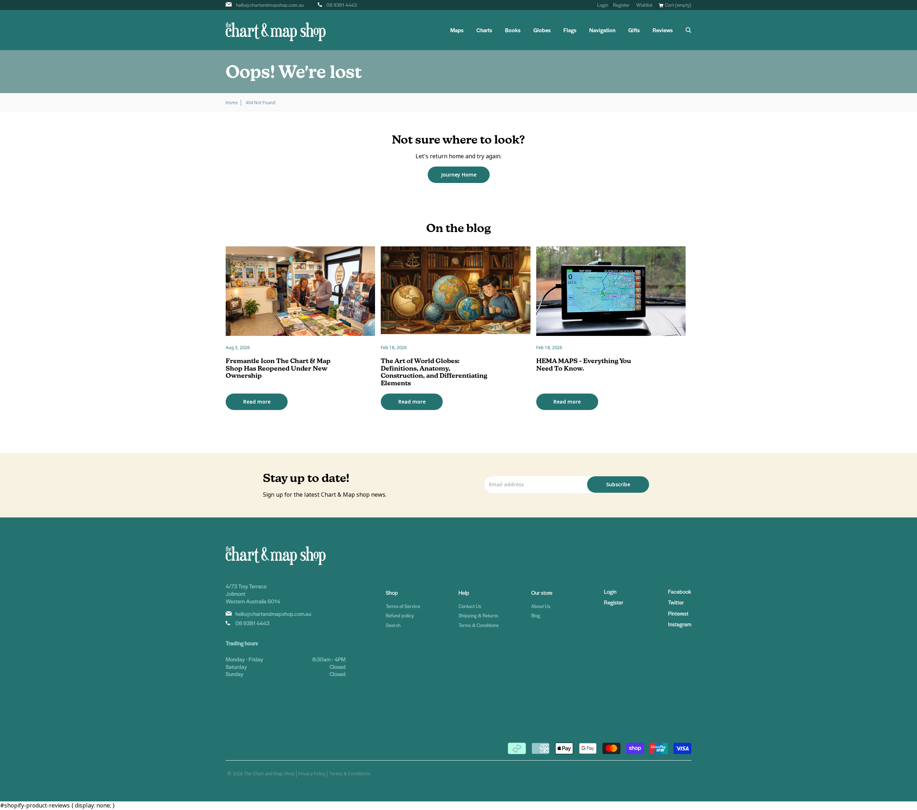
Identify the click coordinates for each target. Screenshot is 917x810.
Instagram (679, 624)
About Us (540, 606)
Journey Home (458, 174)
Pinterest (678, 613)
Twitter (676, 602)
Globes (542, 30)
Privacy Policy (312, 774)
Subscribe (618, 484)
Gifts (634, 30)
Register (621, 4)
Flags (569, 30)
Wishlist (644, 4)
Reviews (663, 30)
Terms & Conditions (478, 625)
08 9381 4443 (341, 4)
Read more (256, 401)
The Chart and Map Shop (269, 774)
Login (602, 4)
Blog (535, 615)
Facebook (679, 591)
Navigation (602, 30)
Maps (457, 30)
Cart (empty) (678, 4)
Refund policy (400, 615)
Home (232, 103)
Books (512, 30)
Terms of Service (403, 606)
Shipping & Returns (478, 615)
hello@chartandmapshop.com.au (270, 4)
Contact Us (469, 606)
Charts (484, 30)
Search (393, 625)
